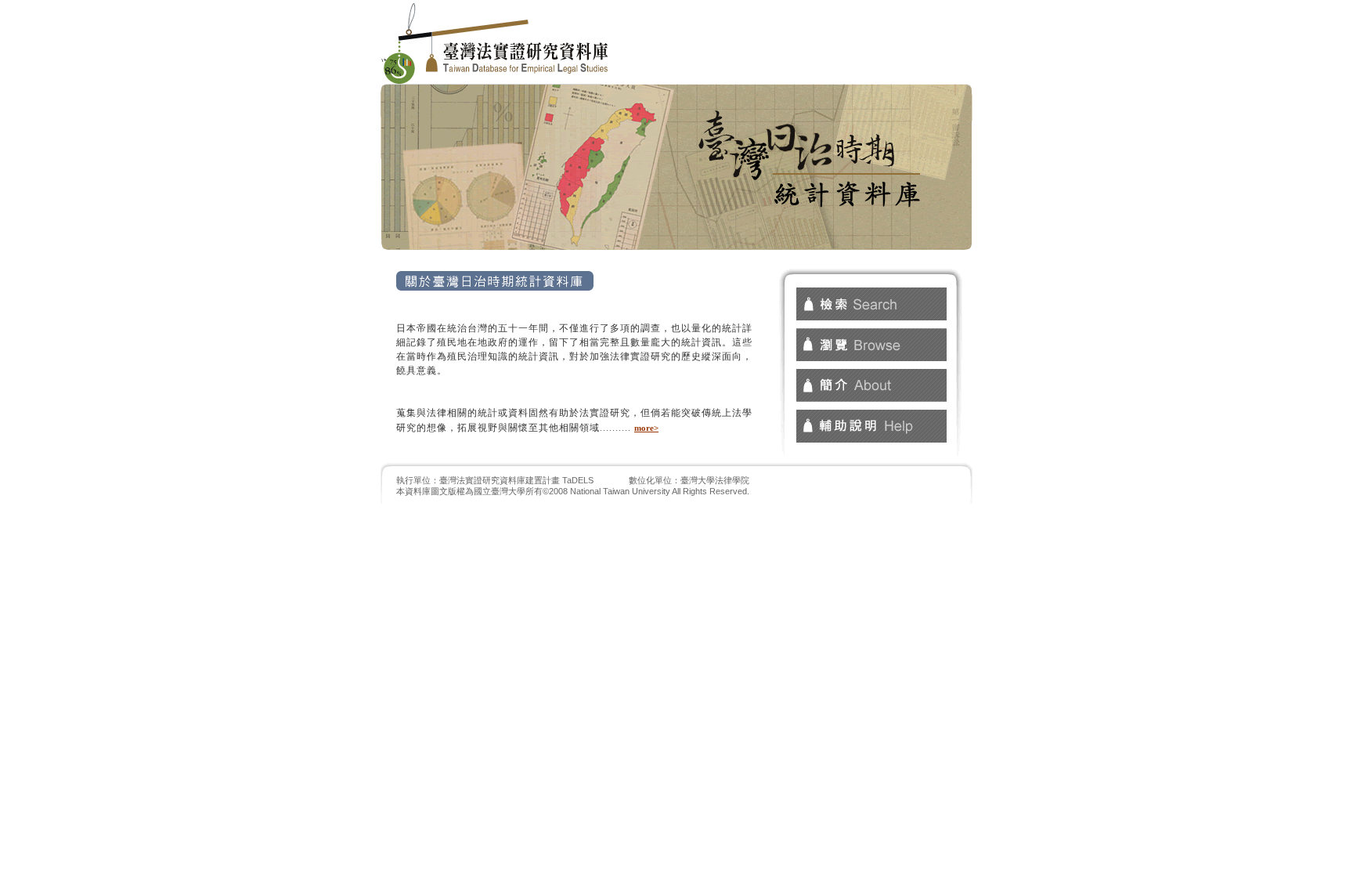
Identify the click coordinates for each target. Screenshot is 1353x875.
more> (646, 427)
